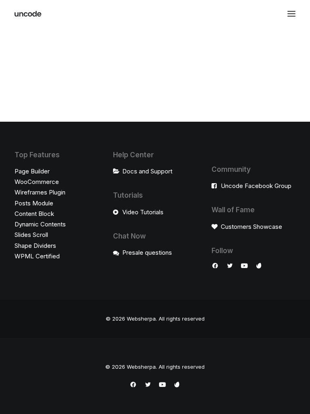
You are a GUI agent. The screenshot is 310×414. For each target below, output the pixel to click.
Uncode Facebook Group (256, 186)
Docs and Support (147, 171)
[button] (291, 13)
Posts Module (34, 203)
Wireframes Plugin (40, 192)
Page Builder (32, 171)
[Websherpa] (28, 14)
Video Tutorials (142, 212)
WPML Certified (37, 256)
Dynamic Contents (40, 224)
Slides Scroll (31, 235)
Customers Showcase (251, 226)
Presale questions (147, 252)
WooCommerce (37, 182)
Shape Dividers (35, 245)
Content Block (34, 214)
